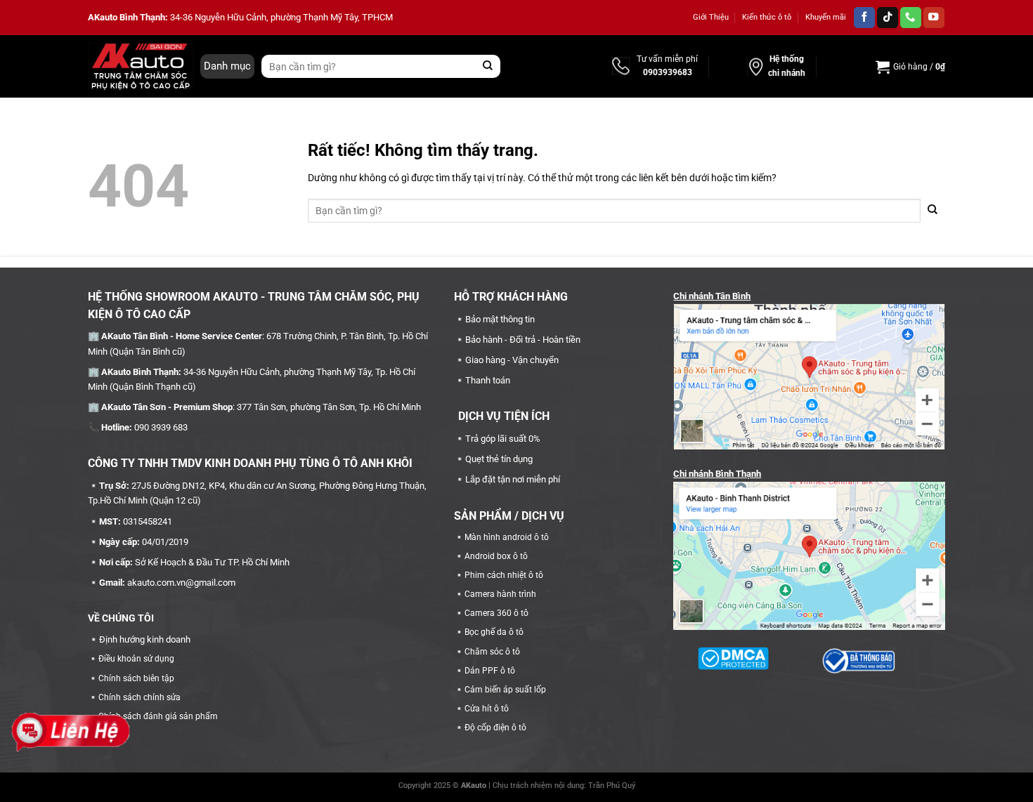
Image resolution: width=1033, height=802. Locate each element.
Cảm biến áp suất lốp (505, 690)
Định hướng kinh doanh (144, 639)
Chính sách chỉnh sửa (139, 697)
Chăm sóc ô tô (492, 652)
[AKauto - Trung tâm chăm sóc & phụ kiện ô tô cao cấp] (140, 66)
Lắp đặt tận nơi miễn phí (512, 479)
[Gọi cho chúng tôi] (910, 18)
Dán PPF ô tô (489, 671)
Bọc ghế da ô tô (494, 632)
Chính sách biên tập (136, 678)
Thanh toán (487, 380)
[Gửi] (488, 66)
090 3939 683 (161, 427)
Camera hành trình (500, 594)
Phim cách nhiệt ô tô (503, 575)
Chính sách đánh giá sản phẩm (158, 716)
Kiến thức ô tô (766, 17)
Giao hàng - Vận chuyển (512, 360)
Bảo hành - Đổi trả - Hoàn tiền (522, 339)
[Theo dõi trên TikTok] (887, 18)
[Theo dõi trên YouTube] (933, 18)
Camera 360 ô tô (496, 613)
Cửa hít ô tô (486, 709)
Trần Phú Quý (611, 785)
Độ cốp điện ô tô (495, 727)
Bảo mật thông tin (500, 319)
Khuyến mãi (825, 17)
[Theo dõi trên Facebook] (864, 18)
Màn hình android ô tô (506, 537)
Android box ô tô (496, 556)
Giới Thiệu (711, 17)
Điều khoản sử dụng (136, 659)
